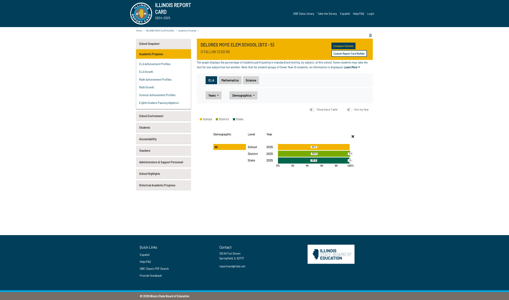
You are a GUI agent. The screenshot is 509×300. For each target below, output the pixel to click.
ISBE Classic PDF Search (154, 268)
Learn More (351, 67)
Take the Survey (327, 13)
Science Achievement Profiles (157, 95)
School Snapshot (149, 43)
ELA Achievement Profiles (155, 64)
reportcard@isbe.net (232, 266)
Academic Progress (151, 54)
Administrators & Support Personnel (161, 162)
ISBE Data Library (303, 13)
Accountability (148, 139)
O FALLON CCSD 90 (215, 51)
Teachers (144, 150)
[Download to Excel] (370, 35)
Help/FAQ (358, 13)
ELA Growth (146, 71)
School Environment (151, 116)
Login (370, 13)
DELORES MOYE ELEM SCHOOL (160, 30)
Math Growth (146, 87)
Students (144, 127)
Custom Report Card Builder (349, 53)
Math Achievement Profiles (155, 79)
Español (345, 13)
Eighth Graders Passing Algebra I (159, 103)
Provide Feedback (151, 275)
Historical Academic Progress (157, 185)
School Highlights (149, 173)
